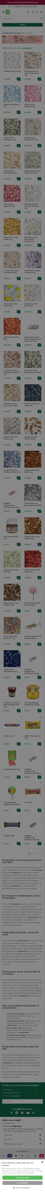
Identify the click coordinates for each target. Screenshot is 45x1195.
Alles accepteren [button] (22, 1178)
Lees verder (38, 1173)
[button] (22, 1187)
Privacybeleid (21, 1191)
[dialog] (22, 1177)
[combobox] (42, 1162)
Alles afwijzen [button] (22, 1183)
